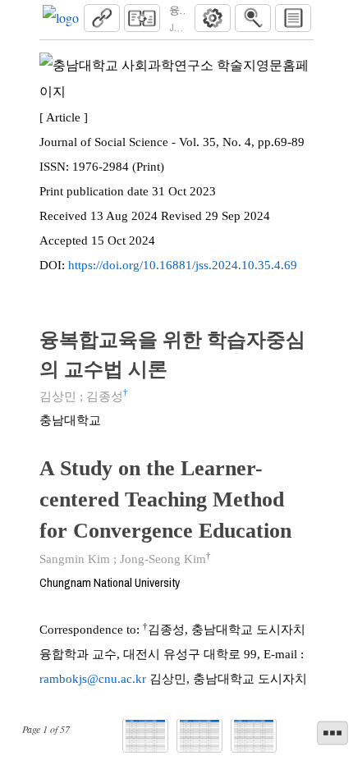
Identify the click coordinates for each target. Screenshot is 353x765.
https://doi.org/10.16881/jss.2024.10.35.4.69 (182, 265)
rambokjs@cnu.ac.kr (92, 678)
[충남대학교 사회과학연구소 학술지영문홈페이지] (61, 18)
